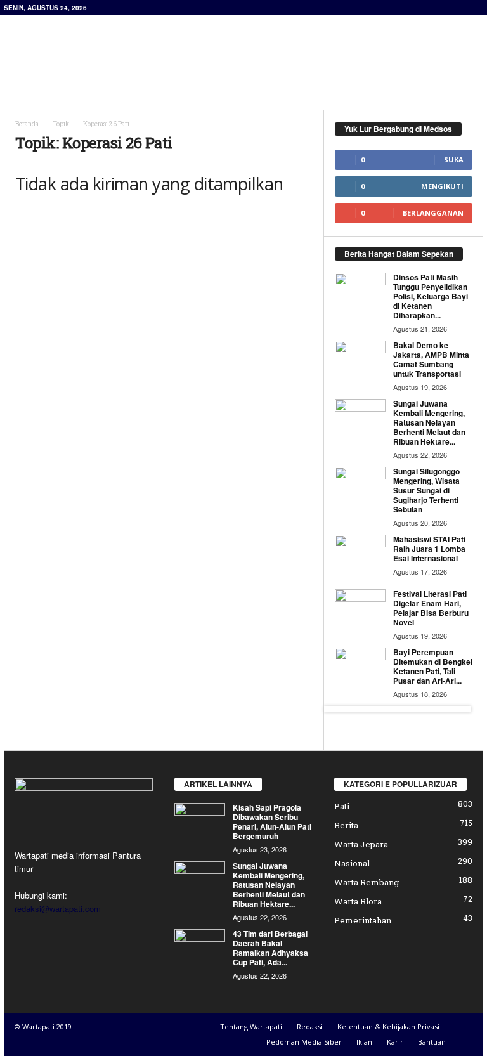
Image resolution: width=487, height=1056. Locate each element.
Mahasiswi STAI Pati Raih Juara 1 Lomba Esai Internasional (429, 548)
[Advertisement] (322, 48)
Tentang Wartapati (251, 1026)
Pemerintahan (362, 920)
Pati (341, 806)
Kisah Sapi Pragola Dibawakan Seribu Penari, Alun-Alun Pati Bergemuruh (272, 822)
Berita (346, 825)
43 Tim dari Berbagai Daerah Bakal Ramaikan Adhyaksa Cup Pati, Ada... (270, 948)
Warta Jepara (361, 844)
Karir (395, 1041)
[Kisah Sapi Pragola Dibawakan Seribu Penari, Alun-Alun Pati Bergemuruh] (199, 822)
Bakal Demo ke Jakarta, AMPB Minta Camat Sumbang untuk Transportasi (431, 359)
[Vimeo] (80, 933)
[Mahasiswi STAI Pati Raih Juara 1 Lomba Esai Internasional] (360, 554)
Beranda (27, 124)
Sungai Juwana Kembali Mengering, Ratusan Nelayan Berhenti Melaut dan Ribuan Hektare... (429, 422)
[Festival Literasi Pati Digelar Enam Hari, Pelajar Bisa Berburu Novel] (360, 608)
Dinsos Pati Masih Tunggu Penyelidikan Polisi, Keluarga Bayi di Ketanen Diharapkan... (430, 296)
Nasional (352, 863)
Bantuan (432, 1041)
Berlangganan (433, 213)
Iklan (364, 1041)
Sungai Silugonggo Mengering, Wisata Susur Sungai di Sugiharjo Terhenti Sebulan (426, 490)
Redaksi (310, 1026)
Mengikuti (442, 186)
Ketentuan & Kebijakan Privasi (388, 1026)
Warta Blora (358, 901)
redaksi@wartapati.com (58, 909)
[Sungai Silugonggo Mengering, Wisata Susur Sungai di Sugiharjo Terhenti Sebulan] (360, 486)
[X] (54, 933)
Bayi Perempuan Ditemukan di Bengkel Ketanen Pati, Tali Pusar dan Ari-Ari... (432, 666)
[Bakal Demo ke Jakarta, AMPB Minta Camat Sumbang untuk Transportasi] (360, 360)
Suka (454, 159)
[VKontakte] (104, 933)
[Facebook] (28, 933)
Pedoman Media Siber (304, 1041)
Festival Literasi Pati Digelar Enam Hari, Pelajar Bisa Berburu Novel (431, 608)
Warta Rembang (366, 882)
